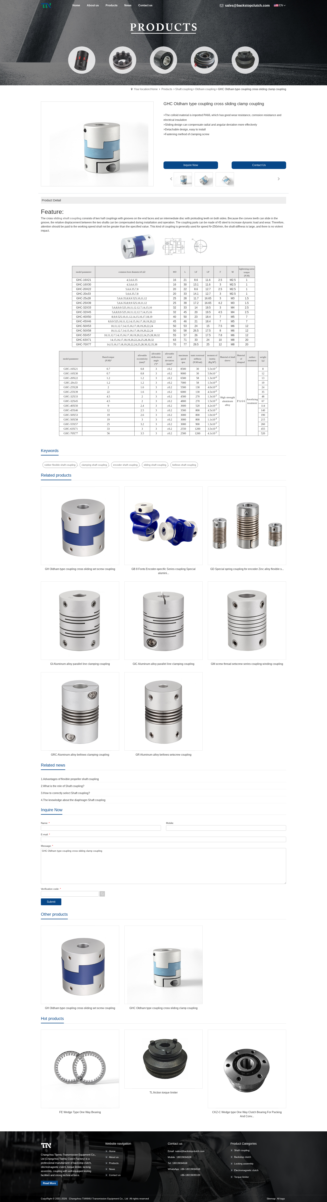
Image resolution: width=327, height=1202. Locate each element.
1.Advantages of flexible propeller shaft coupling (70, 779)
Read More (49, 1183)
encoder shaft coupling (125, 464)
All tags (281, 1198)
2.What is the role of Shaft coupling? (62, 786)
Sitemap (271, 1198)
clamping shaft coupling (94, 464)
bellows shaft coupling (184, 464)
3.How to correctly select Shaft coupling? (65, 793)
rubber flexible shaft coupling (59, 464)
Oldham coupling (205, 89)
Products (166, 89)
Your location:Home (146, 89)
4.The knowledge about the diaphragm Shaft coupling (73, 800)
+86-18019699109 (190, 1175)
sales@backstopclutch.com (247, 5)
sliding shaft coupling (155, 464)
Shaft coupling (184, 89)
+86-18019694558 (190, 1169)
